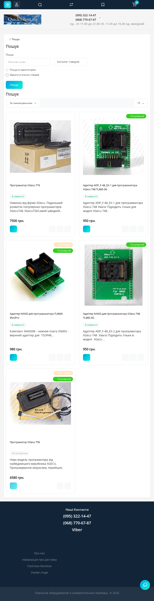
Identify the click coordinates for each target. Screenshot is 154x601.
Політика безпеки (39, 566)
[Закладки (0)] (103, 4)
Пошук (10, 54)
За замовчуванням (21, 103)
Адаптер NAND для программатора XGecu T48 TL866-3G (111, 315)
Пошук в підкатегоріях (23, 69)
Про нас (39, 553)
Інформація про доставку (39, 559)
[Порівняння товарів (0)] (71, 4)
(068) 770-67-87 (85, 19)
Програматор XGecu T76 (25, 185)
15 (139, 103)
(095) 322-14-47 (85, 15)
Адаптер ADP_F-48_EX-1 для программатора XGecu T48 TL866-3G (110, 187)
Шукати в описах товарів (24, 74)
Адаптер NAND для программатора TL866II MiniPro (36, 315)
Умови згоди (39, 572)
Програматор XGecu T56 (25, 442)
